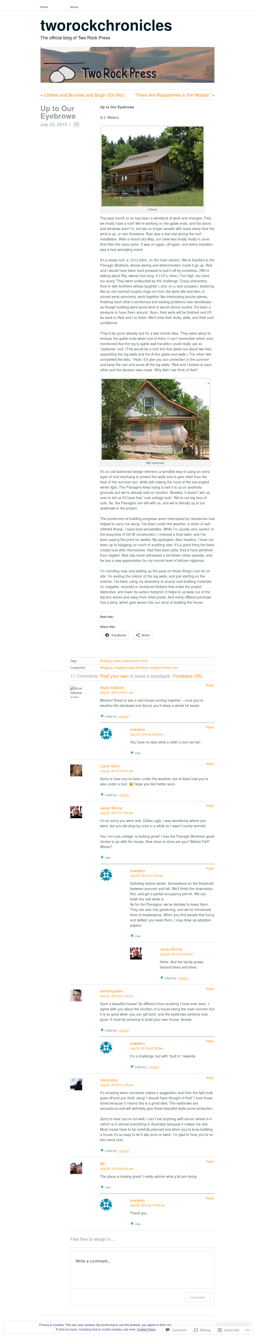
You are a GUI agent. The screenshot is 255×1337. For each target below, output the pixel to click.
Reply (210, 685)
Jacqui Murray (111, 807)
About (74, 7)
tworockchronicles (106, 24)
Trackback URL (187, 675)
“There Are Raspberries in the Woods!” (172, 94)
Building (105, 661)
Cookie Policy (146, 1329)
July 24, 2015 (53, 124)
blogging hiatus (124, 667)
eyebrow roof (131, 661)
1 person (123, 716)
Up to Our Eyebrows (58, 112)
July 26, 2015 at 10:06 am (147, 1205)
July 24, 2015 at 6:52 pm (146, 734)
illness (166, 667)
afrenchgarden (111, 990)
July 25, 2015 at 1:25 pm (116, 1085)
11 (76, 124)
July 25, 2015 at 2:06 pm (146, 1048)
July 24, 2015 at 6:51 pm (116, 692)
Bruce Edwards (112, 687)
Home (44, 7)
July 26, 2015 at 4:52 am (116, 1168)
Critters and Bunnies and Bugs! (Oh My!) (84, 94)
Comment (197, 1297)
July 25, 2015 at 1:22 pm (116, 996)
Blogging (106, 667)
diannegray (109, 1079)
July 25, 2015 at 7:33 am (146, 875)
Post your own (114, 675)
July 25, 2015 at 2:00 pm (176, 954)
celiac (117, 661)
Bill (102, 1163)
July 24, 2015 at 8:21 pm (116, 771)
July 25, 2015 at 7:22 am (116, 813)
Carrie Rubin (110, 765)
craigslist (155, 667)
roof (175, 667)
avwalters (137, 729)
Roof (144, 661)
